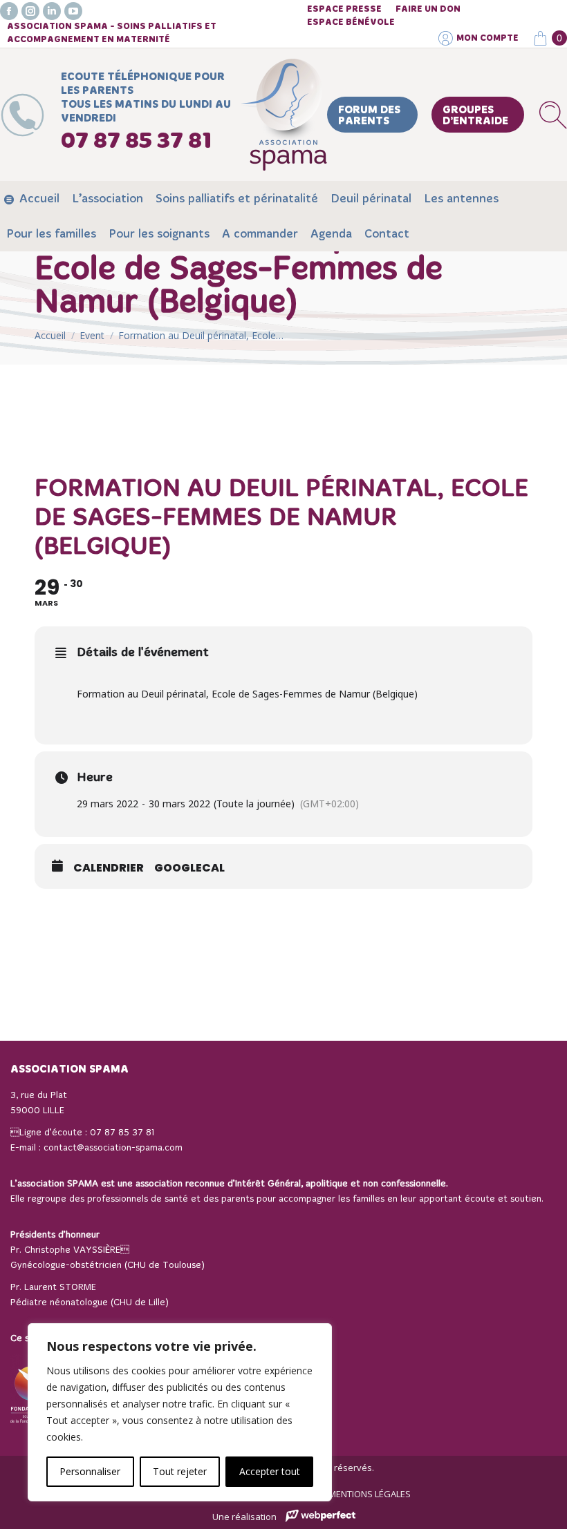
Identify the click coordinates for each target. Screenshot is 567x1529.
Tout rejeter (180, 1471)
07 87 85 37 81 (122, 1132)
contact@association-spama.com (113, 1148)
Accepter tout (269, 1471)
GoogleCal (189, 868)
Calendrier (108, 868)
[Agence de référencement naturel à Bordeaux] (320, 1518)
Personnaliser (89, 1471)
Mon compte (487, 38)
